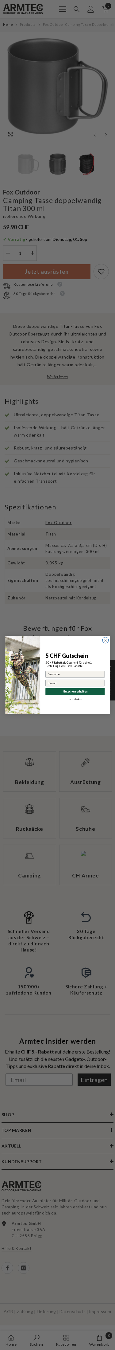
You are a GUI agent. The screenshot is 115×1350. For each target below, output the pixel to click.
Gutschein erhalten (75, 691)
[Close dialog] (105, 640)
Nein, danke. (75, 699)
